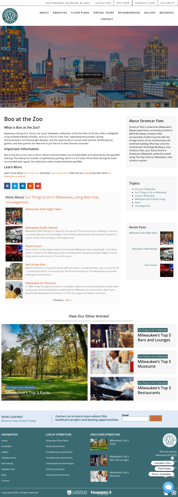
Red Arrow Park (35, 264)
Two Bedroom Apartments (59, 458)
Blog (3, 475)
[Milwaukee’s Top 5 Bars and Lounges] (112, 336)
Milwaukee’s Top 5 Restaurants (154, 390)
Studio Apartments (55, 446)
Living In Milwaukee (145, 195)
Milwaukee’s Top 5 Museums (154, 364)
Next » (68, 300)
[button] (7, 186)
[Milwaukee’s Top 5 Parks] (44, 362)
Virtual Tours (103, 12)
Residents (167, 12)
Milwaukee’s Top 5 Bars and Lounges (154, 337)
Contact (107, 19)
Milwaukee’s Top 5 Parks (28, 392)
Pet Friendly (7, 463)
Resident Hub (8, 469)
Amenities (60, 12)
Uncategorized (17, 202)
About (44, 12)
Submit (156, 418)
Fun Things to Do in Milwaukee (48, 197)
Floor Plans (80, 12)
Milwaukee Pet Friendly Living (150, 199)
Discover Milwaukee (145, 189)
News (137, 202)
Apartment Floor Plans (57, 441)
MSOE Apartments (55, 469)
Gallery (150, 12)
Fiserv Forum (33, 246)
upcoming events (60, 173)
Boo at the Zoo (31, 173)
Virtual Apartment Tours (58, 475)
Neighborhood (129, 12)
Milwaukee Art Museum (40, 283)
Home (80, 74)
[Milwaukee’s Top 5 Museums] (112, 362)
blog (86, 173)
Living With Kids (86, 197)
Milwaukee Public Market (41, 228)
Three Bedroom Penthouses (60, 463)
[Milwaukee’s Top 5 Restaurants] (112, 388)
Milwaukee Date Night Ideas (43, 209)
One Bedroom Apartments (59, 452)
